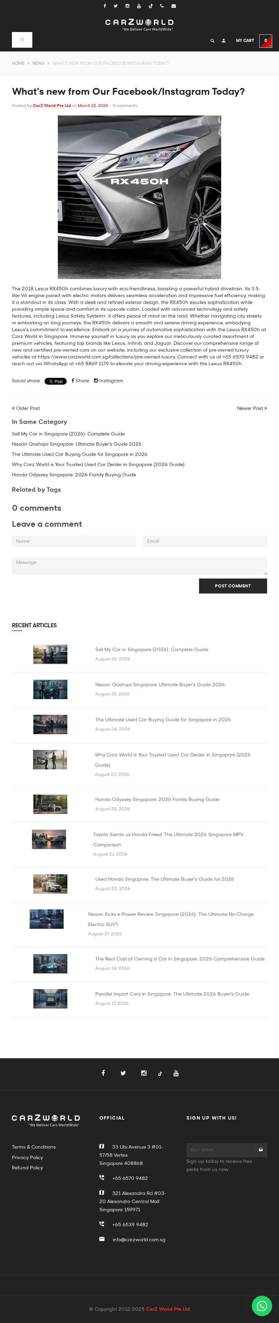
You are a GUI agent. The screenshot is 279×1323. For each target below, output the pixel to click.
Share (81, 381)
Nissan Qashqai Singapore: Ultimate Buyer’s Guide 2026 (77, 444)
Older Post (28, 408)
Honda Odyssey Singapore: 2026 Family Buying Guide (74, 475)
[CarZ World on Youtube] (143, 6)
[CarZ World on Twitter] (120, 6)
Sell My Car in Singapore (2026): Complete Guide (68, 434)
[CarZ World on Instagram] (131, 6)
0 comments (125, 106)
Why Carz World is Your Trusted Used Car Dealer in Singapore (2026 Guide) (98, 464)
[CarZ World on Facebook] (108, 6)
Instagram (110, 381)
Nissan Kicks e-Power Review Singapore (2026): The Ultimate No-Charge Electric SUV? (171, 919)
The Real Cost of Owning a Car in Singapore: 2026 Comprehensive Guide (180, 959)
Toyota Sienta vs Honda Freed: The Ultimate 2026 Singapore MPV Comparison (168, 839)
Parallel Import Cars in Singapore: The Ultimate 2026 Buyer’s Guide (172, 994)
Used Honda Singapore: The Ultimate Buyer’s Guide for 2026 (164, 879)
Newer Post (250, 408)
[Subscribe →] (261, 1150)
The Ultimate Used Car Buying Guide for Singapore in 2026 (80, 454)
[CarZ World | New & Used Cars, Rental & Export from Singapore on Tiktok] (160, 1078)
